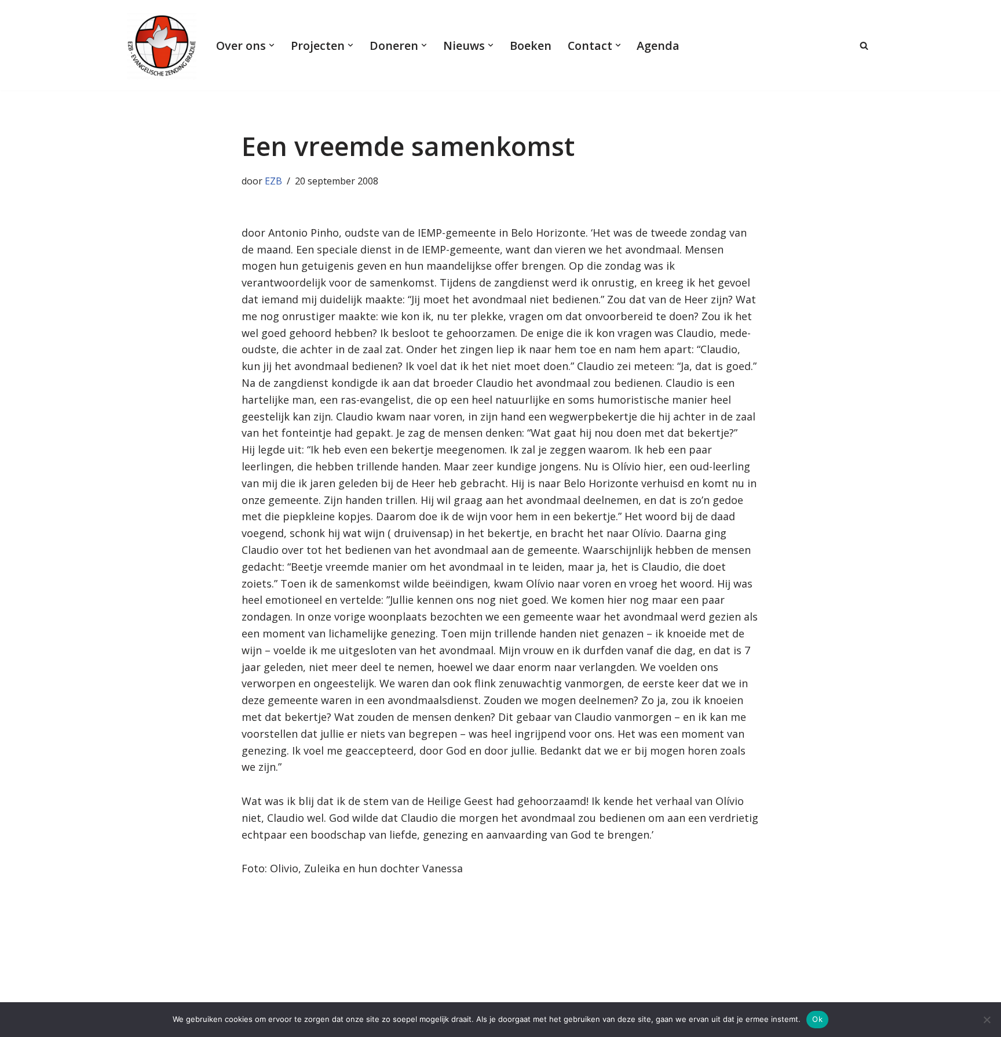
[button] (272, 45)
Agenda (658, 45)
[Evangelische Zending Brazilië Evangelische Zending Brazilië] (161, 45)
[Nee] (986, 1019)
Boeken (530, 45)
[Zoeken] (864, 45)
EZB (273, 181)
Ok (817, 1019)
